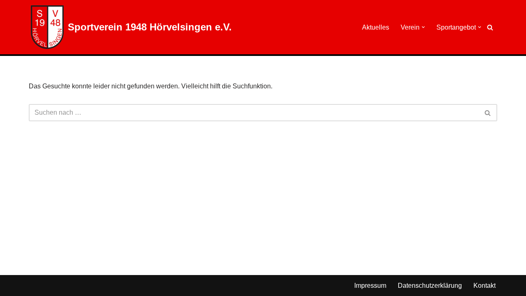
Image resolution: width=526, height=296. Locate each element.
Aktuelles (375, 27)
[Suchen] (490, 27)
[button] (423, 27)
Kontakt (484, 285)
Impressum (370, 285)
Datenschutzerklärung (430, 285)
